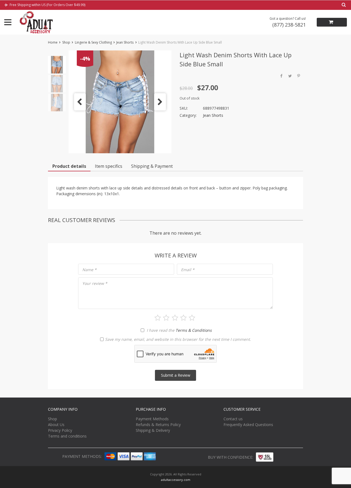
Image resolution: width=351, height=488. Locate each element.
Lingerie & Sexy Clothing (93, 42)
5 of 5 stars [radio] (192, 317)
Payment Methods (152, 418)
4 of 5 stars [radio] (183, 317)
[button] (80, 101)
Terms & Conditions (194, 330)
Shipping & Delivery (153, 430)
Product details (69, 166)
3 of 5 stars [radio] (175, 317)
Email (187, 269)
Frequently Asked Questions (248, 424)
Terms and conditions (67, 436)
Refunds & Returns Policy (158, 424)
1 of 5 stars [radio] (157, 317)
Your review (94, 283)
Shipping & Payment (152, 166)
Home (53, 42)
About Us (56, 424)
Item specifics (108, 166)
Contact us (233, 418)
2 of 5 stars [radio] (166, 317)
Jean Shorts (125, 42)
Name (89, 269)
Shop (66, 42)
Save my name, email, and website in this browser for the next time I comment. (178, 339)
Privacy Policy (60, 430)
